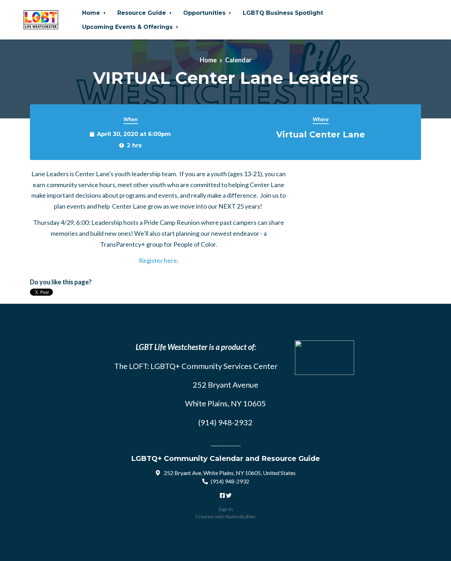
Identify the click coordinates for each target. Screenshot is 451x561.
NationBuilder (241, 516)
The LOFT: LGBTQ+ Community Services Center (196, 366)
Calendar (238, 60)
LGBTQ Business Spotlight (283, 12)
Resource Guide (142, 12)
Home (92, 12)
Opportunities (205, 12)
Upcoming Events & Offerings (128, 26)
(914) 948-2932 (230, 481)
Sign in (225, 509)
